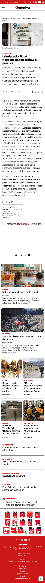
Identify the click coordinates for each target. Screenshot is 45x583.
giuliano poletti (8, 214)
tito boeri (6, 212)
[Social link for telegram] (43, 2)
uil (13, 207)
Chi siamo (22, 566)
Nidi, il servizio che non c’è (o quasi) (20, 292)
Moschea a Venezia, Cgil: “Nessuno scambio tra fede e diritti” (11, 429)
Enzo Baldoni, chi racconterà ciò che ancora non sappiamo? (19, 488)
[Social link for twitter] (30, 2)
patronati (17, 209)
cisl (17, 207)
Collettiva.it (22, 545)
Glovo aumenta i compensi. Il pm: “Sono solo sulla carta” (32, 429)
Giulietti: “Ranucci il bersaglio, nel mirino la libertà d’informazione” (21, 503)
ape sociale (6, 218)
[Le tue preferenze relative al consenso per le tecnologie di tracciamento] (41, 578)
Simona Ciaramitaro (7, 342)
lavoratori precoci (9, 216)
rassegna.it (26, 18)
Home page (5, 18)
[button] (33, 92)
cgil (8, 207)
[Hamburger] (3, 8)
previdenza (6, 209)
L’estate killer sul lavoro (13, 475)
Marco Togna (28, 437)
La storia (23, 576)
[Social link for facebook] (33, 2)
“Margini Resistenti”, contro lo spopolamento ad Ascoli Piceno (33, 387)
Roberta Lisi (5, 295)
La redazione (14, 2)
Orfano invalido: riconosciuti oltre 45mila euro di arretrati (10, 387)
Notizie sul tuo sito (22, 574)
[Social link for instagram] (36, 2)
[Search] (25, 2)
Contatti (5, 2)
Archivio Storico (16, 18)
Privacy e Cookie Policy (22, 579)
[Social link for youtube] (39, 2)
